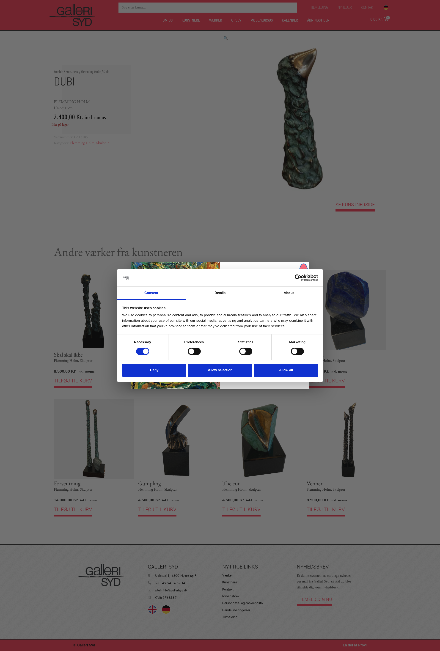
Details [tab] (220, 293)
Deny (154, 370)
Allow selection (220, 370)
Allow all (286, 370)
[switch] (194, 351)
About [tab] (289, 293)
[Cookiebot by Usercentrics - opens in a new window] (298, 277)
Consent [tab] (151, 293)
